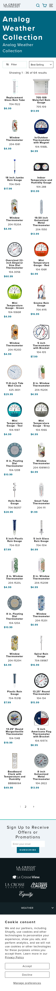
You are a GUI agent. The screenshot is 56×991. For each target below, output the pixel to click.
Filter (14, 64)
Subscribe (28, 849)
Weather (27, 908)
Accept (27, 966)
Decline (27, 975)
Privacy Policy (14, 957)
